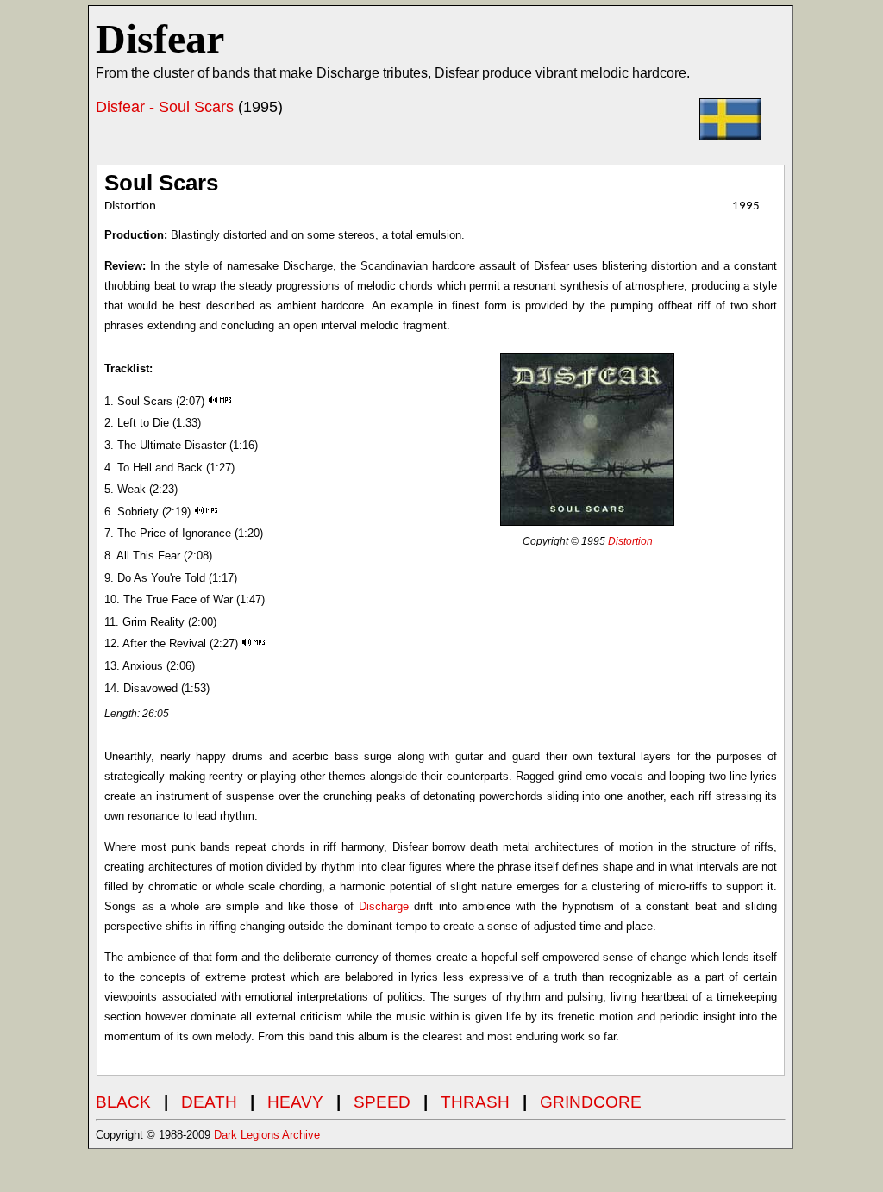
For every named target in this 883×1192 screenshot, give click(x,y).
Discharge (384, 906)
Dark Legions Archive (267, 1134)
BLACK (123, 1102)
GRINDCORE (591, 1102)
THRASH (475, 1102)
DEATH (209, 1102)
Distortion (630, 541)
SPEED (382, 1102)
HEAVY (295, 1102)
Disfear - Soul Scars (165, 106)
